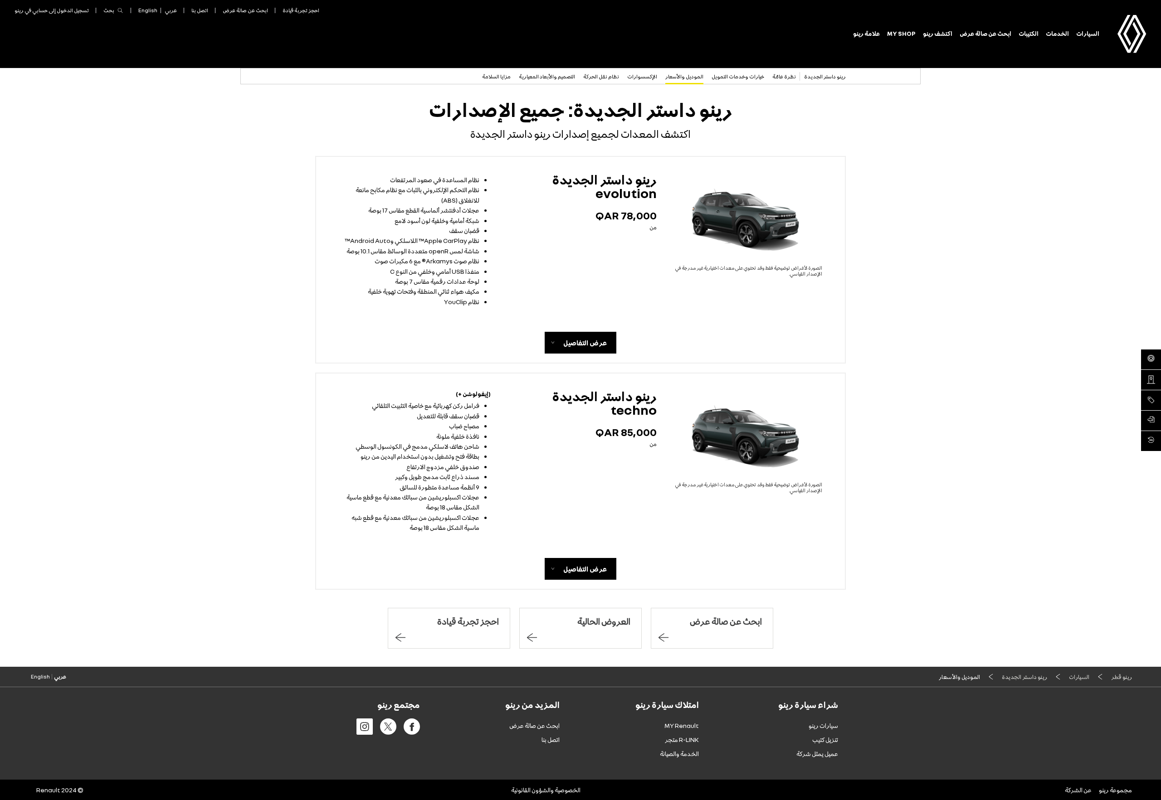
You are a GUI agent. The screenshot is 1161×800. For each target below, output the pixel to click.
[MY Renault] (1151, 441)
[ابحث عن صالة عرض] (1151, 380)
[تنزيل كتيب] (1151, 421)
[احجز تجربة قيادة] (1151, 359)
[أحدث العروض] (1151, 400)
